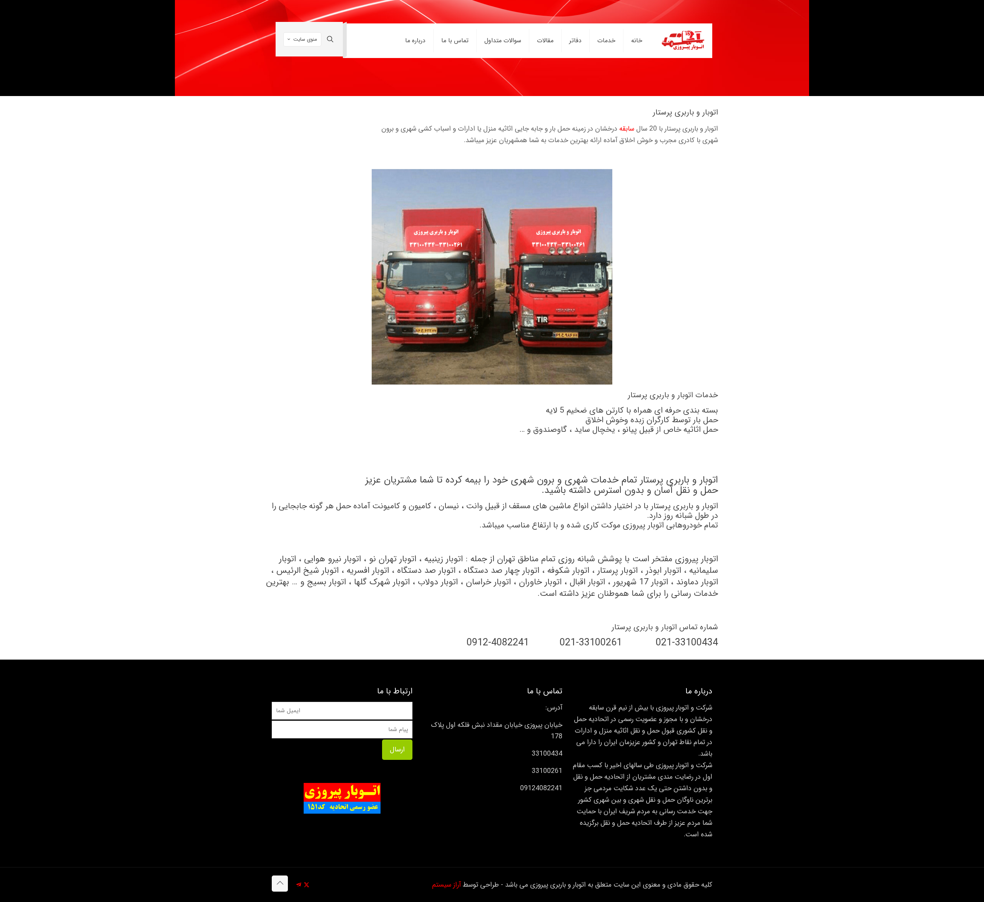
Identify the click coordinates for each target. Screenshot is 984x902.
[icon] (298, 885)
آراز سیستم (446, 884)
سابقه (626, 128)
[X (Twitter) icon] (306, 885)
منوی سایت (305, 39)
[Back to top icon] (280, 883)
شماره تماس (698, 627)
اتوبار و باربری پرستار (684, 506)
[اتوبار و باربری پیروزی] (683, 40)
